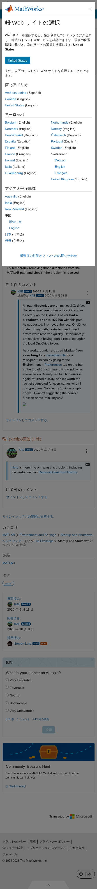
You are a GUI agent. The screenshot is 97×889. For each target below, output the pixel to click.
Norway (56, 129)
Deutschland (14, 135)
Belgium (10, 122)
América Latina (15, 92)
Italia (8, 166)
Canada (10, 99)
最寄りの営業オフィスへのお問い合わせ (48, 255)
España (10, 141)
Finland (10, 147)
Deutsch (61, 160)
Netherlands (59, 122)
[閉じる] (90, 9)
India (8, 202)
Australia (11, 196)
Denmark (11, 129)
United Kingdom (62, 179)
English (60, 166)
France (10, 154)
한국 (8, 240)
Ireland (10, 160)
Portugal (57, 141)
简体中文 (15, 221)
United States (14, 105)
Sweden (56, 147)
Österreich (58, 135)
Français (61, 173)
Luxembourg (14, 173)
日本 (8, 234)
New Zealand (14, 209)
